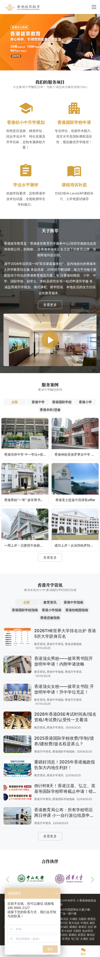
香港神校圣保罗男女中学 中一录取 (76, 454)
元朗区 (82, 919)
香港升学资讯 (55, 644)
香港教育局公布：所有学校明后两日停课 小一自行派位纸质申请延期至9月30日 (64, 812)
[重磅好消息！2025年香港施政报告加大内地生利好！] (17, 768)
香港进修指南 (73, 644)
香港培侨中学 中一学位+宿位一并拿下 (26, 454)
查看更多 (50, 305)
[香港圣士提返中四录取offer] (75, 484)
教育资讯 (39, 644)
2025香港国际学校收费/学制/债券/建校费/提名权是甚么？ (64, 741)
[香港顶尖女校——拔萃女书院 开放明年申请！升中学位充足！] (17, 693)
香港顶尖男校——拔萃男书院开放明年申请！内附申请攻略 (63, 661)
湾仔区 (64, 923)
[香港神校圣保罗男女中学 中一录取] (75, 439)
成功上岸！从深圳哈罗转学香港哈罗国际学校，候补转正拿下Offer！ (76, 545)
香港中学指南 (55, 671)
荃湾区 (66, 938)
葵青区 (82, 927)
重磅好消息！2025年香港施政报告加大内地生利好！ (64, 764)
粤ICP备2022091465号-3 (62, 900)
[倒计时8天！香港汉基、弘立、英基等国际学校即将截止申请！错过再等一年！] (17, 792)
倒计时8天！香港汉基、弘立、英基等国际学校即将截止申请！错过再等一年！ (64, 788)
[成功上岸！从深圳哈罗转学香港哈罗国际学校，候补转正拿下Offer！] (75, 530)
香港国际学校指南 (63, 751)
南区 (92, 923)
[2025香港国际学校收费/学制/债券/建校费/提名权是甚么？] (17, 744)
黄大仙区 (74, 923)
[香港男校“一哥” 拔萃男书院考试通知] (24, 484)
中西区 (85, 923)
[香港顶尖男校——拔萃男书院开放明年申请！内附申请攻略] (17, 665)
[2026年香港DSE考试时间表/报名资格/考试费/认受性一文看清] (17, 720)
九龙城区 (63, 927)
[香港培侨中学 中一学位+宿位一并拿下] (24, 439)
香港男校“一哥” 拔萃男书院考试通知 (26, 500)
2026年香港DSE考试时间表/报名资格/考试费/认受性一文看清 (65, 717)
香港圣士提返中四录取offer (75, 500)
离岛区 (64, 919)
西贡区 (91, 919)
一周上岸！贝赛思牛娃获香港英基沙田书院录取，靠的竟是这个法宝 (26, 545)
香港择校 (84, 900)
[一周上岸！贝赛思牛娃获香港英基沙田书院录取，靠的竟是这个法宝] (24, 530)
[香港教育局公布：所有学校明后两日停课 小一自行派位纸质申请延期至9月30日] (17, 816)
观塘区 (73, 927)
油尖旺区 (87, 931)
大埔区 (73, 919)
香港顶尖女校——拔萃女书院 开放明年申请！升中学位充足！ (64, 689)
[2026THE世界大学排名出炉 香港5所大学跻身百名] (17, 637)
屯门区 (75, 938)
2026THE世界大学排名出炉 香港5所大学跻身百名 (65, 633)
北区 (90, 927)
